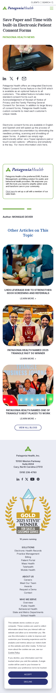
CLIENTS (35, 2)
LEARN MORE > (28, 298)
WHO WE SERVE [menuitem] (28, 599)
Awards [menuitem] (28, 586)
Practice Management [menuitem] (28, 553)
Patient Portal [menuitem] (28, 560)
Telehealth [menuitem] (28, 566)
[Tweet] (11, 78)
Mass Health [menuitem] (28, 563)
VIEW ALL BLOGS (28, 427)
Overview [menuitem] (28, 602)
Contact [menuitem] (28, 592)
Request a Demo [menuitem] (28, 589)
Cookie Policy (14, 652)
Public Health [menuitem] (28, 606)
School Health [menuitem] (28, 615)
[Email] (24, 78)
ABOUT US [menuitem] (28, 576)
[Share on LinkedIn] (4, 78)
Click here (10, 191)
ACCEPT (28, 674)
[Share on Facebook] (17, 78)
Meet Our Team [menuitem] (28, 583)
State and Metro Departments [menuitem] (28, 612)
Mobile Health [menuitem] (28, 570)
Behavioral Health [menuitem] (28, 609)
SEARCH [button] (46, 2)
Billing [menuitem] (28, 557)
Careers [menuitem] (28, 579)
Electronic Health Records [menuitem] (28, 550)
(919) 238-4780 (28, 472)
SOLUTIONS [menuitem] (28, 547)
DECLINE (28, 682)
